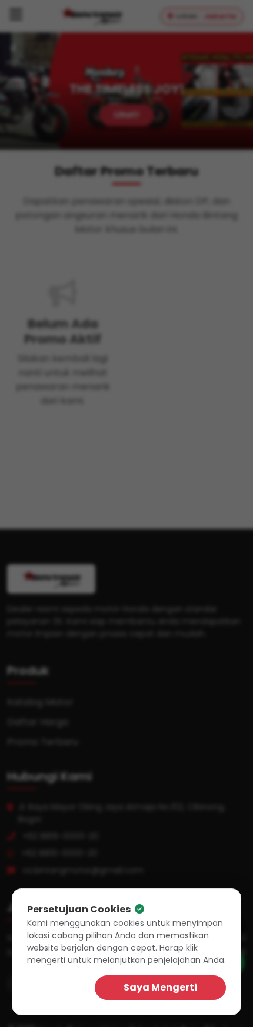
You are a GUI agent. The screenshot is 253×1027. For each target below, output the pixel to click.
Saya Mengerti (160, 987)
